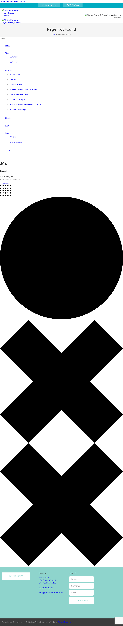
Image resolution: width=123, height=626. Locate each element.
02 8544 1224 (49, 5)
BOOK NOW (73, 5)
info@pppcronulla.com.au (51, 592)
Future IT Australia (65, 622)
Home (53, 34)
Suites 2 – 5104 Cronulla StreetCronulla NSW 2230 (47, 580)
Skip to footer (19, 1)
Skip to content (6, 1)
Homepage (4, 184)
